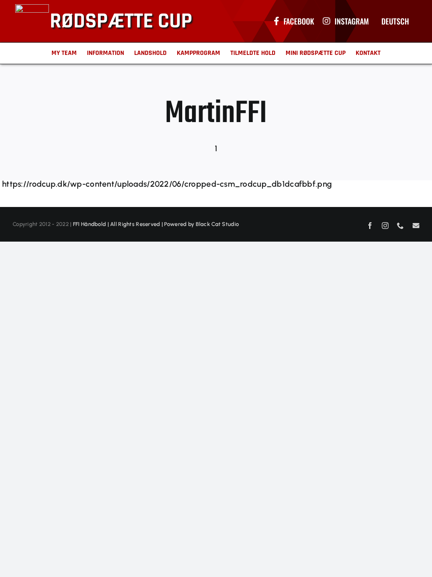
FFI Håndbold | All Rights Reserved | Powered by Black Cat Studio (156, 224)
